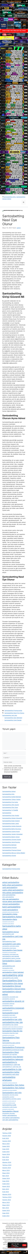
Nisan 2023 (6, 1205)
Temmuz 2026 (6, 1133)
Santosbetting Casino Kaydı (11, 831)
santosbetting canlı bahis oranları (10, 946)
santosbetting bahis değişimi (8, 923)
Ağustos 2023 (6, 1194)
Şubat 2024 (6, 1178)
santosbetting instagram (13, 1008)
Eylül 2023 (5, 1192)
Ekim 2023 (5, 1189)
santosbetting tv (9, 1062)
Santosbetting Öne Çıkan (10, 807)
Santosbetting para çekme (11, 1043)
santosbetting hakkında (8, 1003)
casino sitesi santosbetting (12, 890)
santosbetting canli (8, 934)
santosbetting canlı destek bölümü (9, 952)
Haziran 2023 (6, 1200)
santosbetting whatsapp (8, 1078)
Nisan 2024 (6, 1173)
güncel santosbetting (11, 904)
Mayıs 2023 (6, 1202)
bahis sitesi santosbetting (12, 885)
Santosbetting (6, 813)
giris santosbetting (8, 897)
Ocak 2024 (5, 1181)
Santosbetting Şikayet (10, 1111)
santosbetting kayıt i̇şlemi (8, 1015)
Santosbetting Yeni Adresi (13, 1088)
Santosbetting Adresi (9, 791)
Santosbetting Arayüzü (9, 847)
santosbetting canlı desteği (10, 956)
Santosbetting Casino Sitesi (11, 962)
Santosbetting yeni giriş (9, 715)
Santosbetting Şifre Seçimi (10, 805)
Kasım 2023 (6, 1186)
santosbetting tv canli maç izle (11, 1066)
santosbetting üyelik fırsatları (9, 1107)
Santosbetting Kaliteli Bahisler (11, 797)
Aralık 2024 (5, 1151)
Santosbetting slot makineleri (9, 1054)
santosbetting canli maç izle (12, 937)
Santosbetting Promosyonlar (13, 710)
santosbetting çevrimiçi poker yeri (9, 1101)
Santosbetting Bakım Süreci (11, 837)
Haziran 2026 (6, 1135)
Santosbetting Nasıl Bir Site (12, 1031)
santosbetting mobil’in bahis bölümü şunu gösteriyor (12, 1026)
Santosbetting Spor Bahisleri (13, 718)
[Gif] (14, 83)
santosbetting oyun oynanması (8, 1035)
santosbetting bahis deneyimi (8, 921)
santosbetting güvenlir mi (13, 1001)
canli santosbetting (9, 887)
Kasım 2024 (6, 1154)
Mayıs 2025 (6, 1143)
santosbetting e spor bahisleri (8, 970)
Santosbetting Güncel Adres (13, 989)
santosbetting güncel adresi (11, 993)
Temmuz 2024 (6, 1165)
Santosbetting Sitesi (10, 1052)
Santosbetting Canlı (9, 941)
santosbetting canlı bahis (11, 944)
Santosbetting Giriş (8, 794)
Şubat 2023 (6, 1210)
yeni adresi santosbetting (10, 1117)
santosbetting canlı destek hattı (10, 954)
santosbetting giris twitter (10, 978)
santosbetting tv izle (11, 1069)
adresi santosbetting (10, 882)
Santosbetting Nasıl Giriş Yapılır (10, 1033)
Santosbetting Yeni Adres (13, 1085)
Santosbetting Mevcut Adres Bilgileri (13, 853)
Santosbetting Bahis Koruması (11, 829)
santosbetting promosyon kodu (12, 1050)
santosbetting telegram (12, 1059)
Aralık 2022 (5, 1216)
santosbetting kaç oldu (12, 1019)
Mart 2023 (5, 1208)
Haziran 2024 (6, 1168)
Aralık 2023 (5, 1184)
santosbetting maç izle (12, 1022)
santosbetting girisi (12, 975)
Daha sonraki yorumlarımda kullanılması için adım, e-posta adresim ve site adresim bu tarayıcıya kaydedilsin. (13, 769)
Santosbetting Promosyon (13, 1047)
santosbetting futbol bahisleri (13, 972)
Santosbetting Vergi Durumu (11, 842)
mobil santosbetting (10, 910)
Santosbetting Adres (9, 914)
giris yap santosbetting (10, 899)
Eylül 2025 (5, 1138)
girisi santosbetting (8, 895)
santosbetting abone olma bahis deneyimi (10, 912)
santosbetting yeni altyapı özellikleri (9, 1090)
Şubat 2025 (6, 1146)
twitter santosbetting (9, 1115)
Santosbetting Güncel (11, 986)
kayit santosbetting (11, 907)
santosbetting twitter (10, 1072)
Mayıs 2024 (6, 1170)
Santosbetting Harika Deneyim (11, 826)
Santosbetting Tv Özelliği (10, 810)
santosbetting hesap (7, 1005)
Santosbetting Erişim (7, 968)
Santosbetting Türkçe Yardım (11, 799)
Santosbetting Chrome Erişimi (11, 839)
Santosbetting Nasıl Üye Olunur (14, 713)
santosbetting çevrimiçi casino (11, 1099)
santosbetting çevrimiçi (8, 1096)
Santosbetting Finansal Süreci (11, 850)
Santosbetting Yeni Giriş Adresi (10, 1094)
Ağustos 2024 (6, 1162)
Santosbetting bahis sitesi (11, 927)
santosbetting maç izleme (10, 1024)
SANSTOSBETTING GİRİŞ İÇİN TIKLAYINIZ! (14, 31)
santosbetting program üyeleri (8, 1045)
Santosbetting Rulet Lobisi (10, 823)
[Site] (14, 51)
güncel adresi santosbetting (12, 901)
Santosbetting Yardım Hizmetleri (12, 834)
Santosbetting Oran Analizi (10, 815)
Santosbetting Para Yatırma (10, 1038)
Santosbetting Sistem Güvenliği (12, 818)
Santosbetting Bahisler (9, 845)
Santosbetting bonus (10, 932)
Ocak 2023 (5, 1213)
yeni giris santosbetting (10, 1120)
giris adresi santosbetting (12, 892)
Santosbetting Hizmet (9, 855)
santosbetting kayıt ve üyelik (9, 1017)
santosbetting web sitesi (10, 1074)
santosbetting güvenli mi (8, 998)
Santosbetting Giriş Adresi (12, 983)
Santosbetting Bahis (9, 919)
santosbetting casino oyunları (11, 958)
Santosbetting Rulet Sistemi (11, 821)
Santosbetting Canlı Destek (12, 720)
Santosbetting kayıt (10, 1013)
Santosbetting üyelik (9, 1105)
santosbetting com (8, 966)
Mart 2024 (5, 1176)
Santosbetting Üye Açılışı (10, 802)
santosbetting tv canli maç (11, 1064)
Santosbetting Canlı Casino (9, 948)
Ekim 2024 (5, 1157)
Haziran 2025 (6, 1141)
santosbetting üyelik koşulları (8, 1109)
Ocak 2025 (5, 1149)
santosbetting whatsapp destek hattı (9, 1082)
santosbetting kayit (7, 1010)
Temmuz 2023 (6, 1197)
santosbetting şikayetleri (8, 1113)
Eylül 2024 (5, 1160)
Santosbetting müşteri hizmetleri (12, 1028)
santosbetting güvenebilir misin (10, 996)
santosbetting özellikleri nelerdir (8, 1102)
